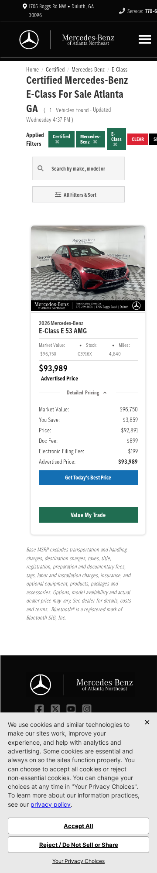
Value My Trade (88, 515)
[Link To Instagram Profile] (87, 708)
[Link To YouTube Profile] (72, 708)
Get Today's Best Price (88, 477)
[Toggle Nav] (145, 39)
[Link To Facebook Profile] (40, 708)
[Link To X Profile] (56, 708)
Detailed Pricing (83, 392)
